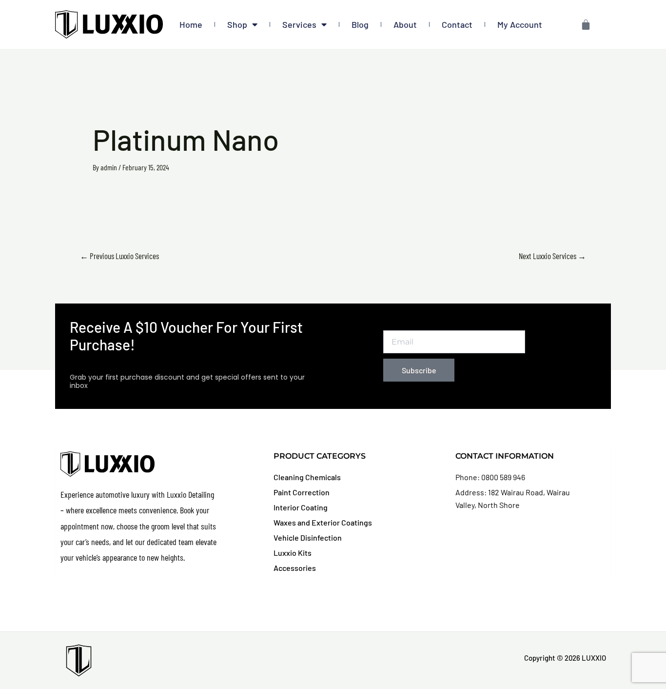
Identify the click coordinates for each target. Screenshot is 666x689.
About (405, 24)
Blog (360, 24)
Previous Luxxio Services (119, 256)
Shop (237, 24)
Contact (457, 24)
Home (190, 24)
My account (519, 24)
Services (299, 24)
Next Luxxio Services (552, 256)
